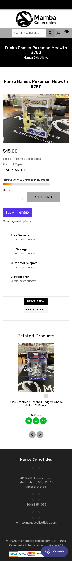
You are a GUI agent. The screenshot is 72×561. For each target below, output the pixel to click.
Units (7, 190)
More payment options (17, 221)
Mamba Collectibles (36, 57)
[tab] (35, 301)
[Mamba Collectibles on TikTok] (43, 4)
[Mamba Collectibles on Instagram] (36, 4)
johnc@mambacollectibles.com (36, 522)
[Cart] (66, 33)
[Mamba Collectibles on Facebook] (28, 4)
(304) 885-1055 (36, 504)
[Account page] (58, 33)
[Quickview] (28, 420)
